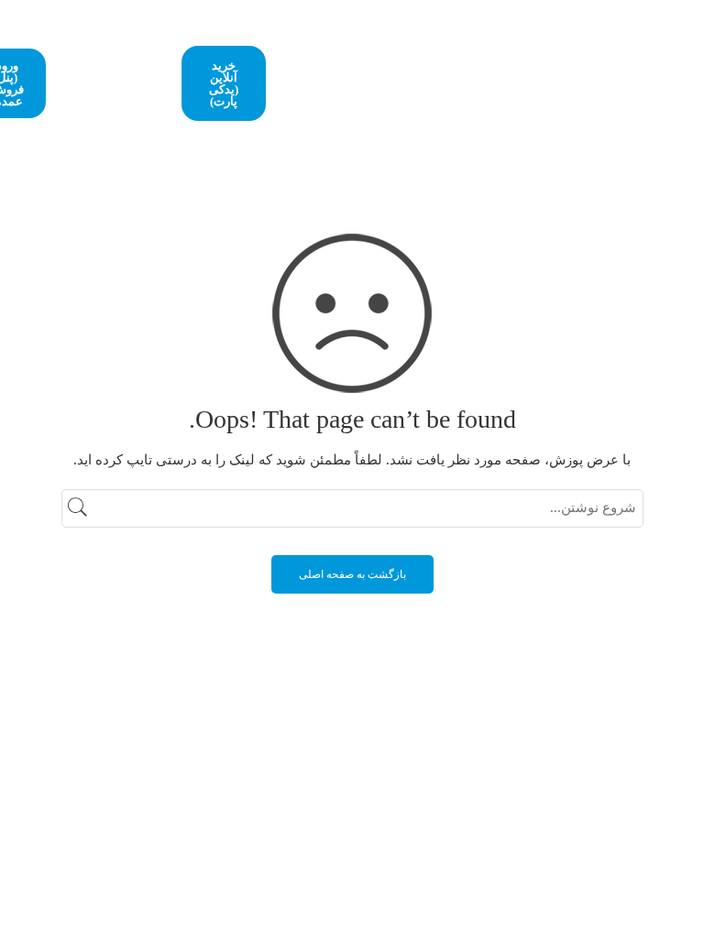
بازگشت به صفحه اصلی (352, 574)
